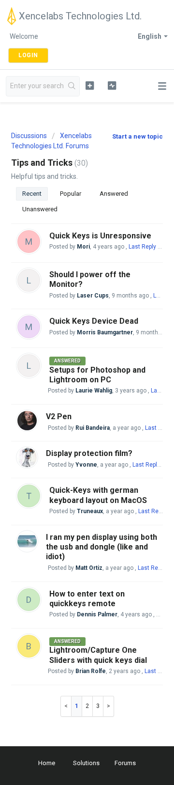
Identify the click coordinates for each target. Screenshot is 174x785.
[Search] (72, 86)
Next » (108, 706)
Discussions (29, 136)
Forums (125, 763)
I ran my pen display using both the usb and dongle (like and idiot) (101, 547)
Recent (32, 193)
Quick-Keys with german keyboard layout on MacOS (98, 495)
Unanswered (40, 209)
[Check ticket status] (112, 85)
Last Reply (142, 246)
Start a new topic (137, 136)
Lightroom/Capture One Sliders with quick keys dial (98, 654)
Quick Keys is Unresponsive (100, 235)
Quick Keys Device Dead (93, 321)
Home (46, 763)
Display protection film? (89, 453)
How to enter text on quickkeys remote (87, 598)
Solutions (86, 763)
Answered (114, 193)
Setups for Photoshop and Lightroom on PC (97, 374)
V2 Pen (59, 416)
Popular (70, 193)
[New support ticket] (90, 85)
